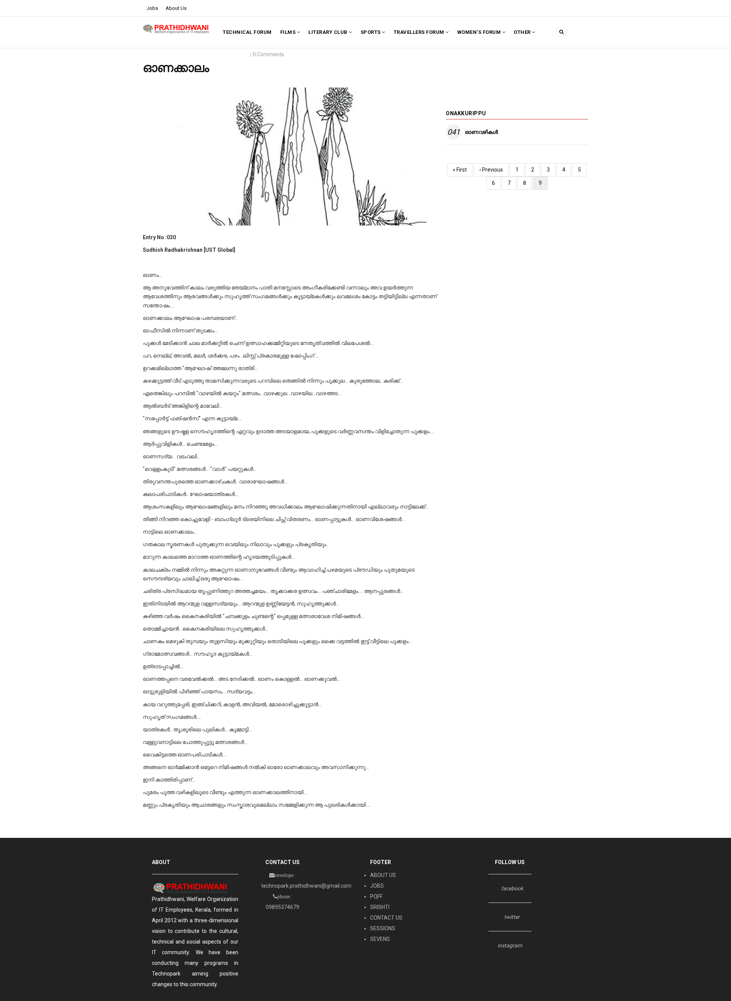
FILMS (288, 32)
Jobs (152, 8)
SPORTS (371, 32)
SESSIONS (382, 928)
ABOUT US (383, 875)
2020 (240, 54)
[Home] (176, 28)
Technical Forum (247, 32)
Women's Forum (479, 32)
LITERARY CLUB (328, 32)
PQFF (376, 896)
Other (523, 32)
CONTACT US (386, 918)
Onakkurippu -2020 (169, 54)
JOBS (377, 886)
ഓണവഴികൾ (481, 132)
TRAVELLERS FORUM (420, 32)
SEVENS (380, 939)
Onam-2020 (214, 54)
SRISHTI (379, 907)
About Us (176, 8)
